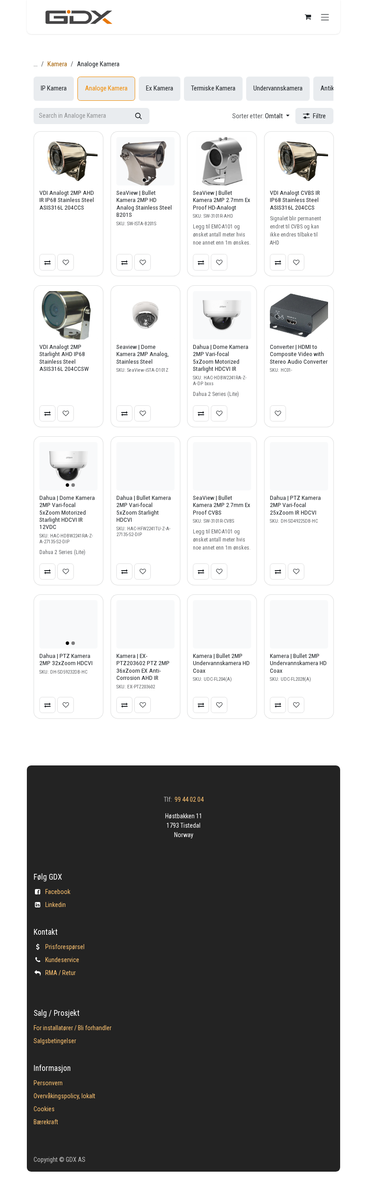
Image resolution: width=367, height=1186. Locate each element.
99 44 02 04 (189, 799)
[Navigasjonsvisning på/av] (325, 17)
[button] (261, 116)
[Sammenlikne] (47, 262)
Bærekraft (46, 1122)
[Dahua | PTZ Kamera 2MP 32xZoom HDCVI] (68, 624)
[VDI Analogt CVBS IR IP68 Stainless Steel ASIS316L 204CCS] (299, 161)
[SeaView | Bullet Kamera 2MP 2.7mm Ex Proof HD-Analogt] (222, 161)
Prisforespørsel (65, 946)
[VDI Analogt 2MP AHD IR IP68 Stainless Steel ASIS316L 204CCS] (68, 161)
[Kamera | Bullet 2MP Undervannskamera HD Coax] (222, 624)
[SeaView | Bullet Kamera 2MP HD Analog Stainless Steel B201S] (145, 161)
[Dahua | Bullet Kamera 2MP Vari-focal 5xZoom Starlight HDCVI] (145, 466)
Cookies (44, 1109)
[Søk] (138, 116)
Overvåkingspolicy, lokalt (64, 1096)
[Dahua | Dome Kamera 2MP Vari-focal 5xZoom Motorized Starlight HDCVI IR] (222, 315)
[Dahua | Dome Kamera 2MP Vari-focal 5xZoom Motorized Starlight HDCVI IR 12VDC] (68, 466)
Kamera (57, 64)
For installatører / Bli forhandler (72, 1027)
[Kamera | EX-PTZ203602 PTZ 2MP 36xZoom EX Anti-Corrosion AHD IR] (145, 624)
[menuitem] (54, 89)
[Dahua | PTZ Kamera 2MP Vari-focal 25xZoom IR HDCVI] (299, 466)
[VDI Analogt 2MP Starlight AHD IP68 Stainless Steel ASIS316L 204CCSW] (68, 315)
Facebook (57, 891)
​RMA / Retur (60, 972)
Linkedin (55, 904)
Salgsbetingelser (55, 1040)
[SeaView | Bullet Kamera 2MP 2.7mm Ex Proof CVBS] (222, 466)
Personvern (48, 1083)
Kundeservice (62, 959)
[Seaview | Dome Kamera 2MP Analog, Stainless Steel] (145, 315)
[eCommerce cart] (307, 17)
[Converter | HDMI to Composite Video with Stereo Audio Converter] (299, 315)
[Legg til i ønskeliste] (65, 262)
